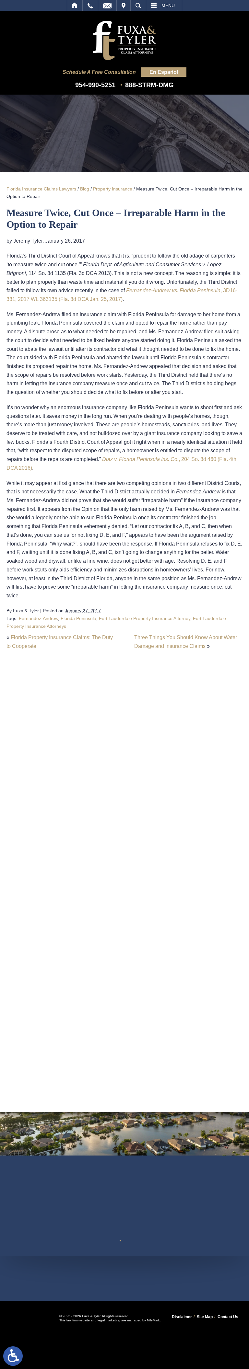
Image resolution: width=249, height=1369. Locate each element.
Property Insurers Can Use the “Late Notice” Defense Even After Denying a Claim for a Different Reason (124, 790)
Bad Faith (84, 921)
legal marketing (109, 1320)
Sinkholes (84, 1052)
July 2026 (84, 848)
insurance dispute (93, 1016)
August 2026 (87, 836)
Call (90, 5)
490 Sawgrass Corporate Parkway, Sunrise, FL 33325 (125, 1278)
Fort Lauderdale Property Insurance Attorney (144, 618)
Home (74, 5)
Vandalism (85, 1076)
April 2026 (84, 884)
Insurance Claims (93, 1004)
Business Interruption (97, 933)
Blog (84, 188)
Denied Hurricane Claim (100, 945)
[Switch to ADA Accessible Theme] (13, 1356)
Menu (168, 5)
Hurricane (84, 992)
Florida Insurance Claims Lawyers (41, 188)
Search (138, 5)
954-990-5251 (95, 84)
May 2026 (84, 872)
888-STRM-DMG (149, 84)
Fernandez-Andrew (38, 618)
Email (107, 5)
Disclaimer (182, 1317)
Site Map (205, 1317)
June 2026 (85, 860)
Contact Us (228, 1317)
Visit (123, 5)
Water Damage (90, 1087)
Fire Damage (88, 969)
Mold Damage (89, 1028)
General (82, 981)
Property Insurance (112, 188)
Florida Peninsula (78, 618)
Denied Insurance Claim (100, 957)
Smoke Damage (91, 1064)
